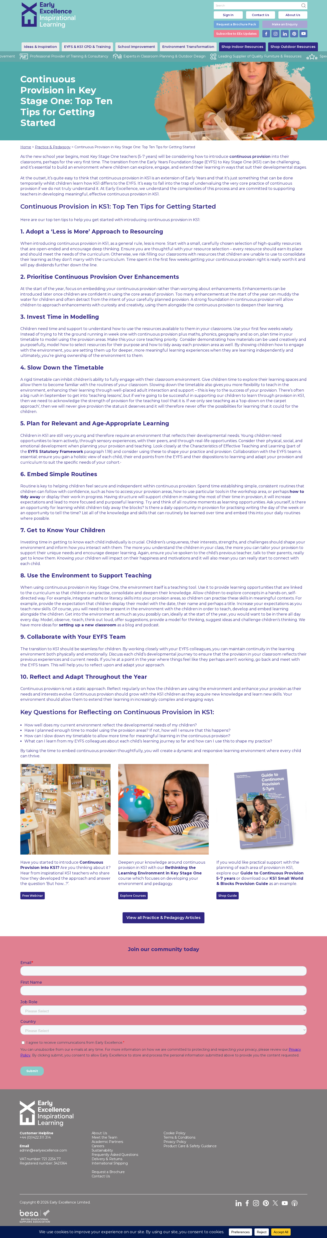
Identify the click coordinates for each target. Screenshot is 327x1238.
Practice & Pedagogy (53, 147)
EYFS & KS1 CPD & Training (87, 47)
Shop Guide (227, 895)
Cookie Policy (175, 1133)
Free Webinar (32, 895)
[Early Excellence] (49, 15)
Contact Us (260, 15)
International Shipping (110, 1163)
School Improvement (136, 47)
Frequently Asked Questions (115, 1154)
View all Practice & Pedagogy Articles (163, 917)
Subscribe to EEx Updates (236, 33)
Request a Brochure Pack (236, 24)
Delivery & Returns (107, 1159)
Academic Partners (107, 1142)
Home (25, 147)
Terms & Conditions (179, 1137)
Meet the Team (104, 1137)
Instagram (275, 33)
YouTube (303, 33)
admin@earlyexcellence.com (43, 1150)
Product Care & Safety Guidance (190, 1146)
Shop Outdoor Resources (293, 47)
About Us (293, 15)
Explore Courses (133, 895)
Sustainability (102, 1150)
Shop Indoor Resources (242, 47)
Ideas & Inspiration (40, 47)
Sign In (228, 15)
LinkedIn (285, 33)
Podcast (295, 1203)
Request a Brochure (108, 1172)
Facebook (266, 33)
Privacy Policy (175, 1142)
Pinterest (294, 33)
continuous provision (250, 156)
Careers (98, 1146)
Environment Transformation (188, 47)
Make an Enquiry (285, 24)
